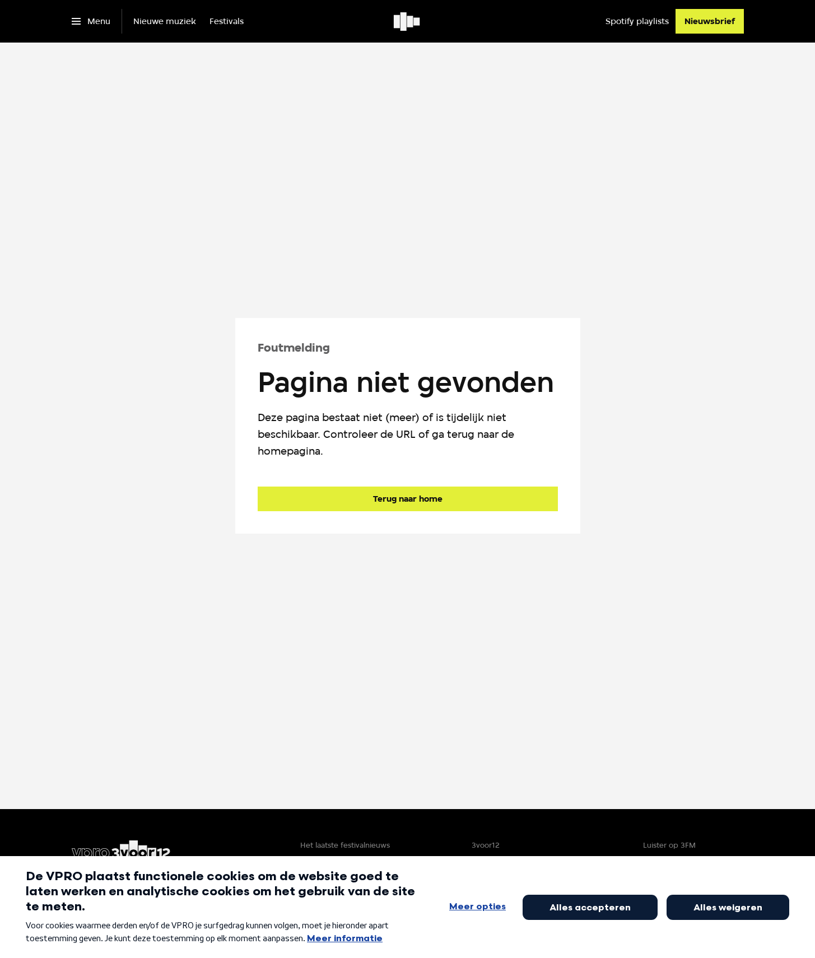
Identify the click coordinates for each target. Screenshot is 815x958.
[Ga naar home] (407, 21)
